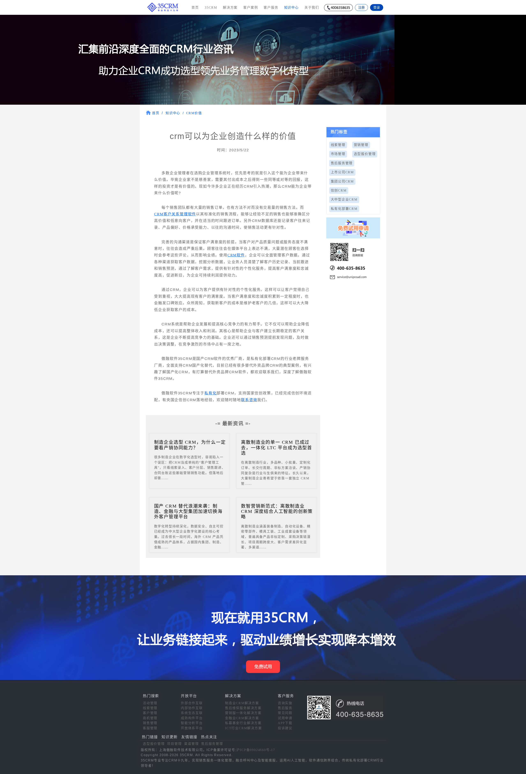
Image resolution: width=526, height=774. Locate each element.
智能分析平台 (192, 723)
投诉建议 (285, 728)
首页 (195, 7)
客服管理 (150, 728)
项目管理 (174, 743)
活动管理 (150, 703)
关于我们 (312, 7)
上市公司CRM (342, 172)
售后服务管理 (342, 163)
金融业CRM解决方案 (242, 718)
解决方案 (230, 7)
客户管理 (150, 713)
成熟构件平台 (192, 718)
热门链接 (150, 737)
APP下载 (285, 723)
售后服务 (285, 708)
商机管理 (150, 718)
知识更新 (169, 737)
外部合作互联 (192, 703)
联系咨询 (249, 400)
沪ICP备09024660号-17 (255, 750)
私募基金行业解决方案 (243, 723)
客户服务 (271, 7)
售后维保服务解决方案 (243, 708)
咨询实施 (285, 703)
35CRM (211, 7)
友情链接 (189, 737)
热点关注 (209, 737)
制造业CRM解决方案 (242, 703)
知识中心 (173, 113)
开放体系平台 (192, 728)
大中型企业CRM (344, 199)
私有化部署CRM (344, 208)
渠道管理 (191, 743)
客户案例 (250, 7)
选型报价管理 (365, 154)
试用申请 (285, 718)
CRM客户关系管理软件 (175, 214)
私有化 (210, 393)
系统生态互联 (192, 713)
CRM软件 (236, 255)
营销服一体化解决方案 (243, 713)
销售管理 (150, 723)
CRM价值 (194, 113)
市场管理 (338, 154)
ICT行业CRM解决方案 (243, 728)
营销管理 (361, 145)
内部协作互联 (192, 708)
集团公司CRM (342, 181)
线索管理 (338, 145)
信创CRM (339, 190)
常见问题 (285, 713)
